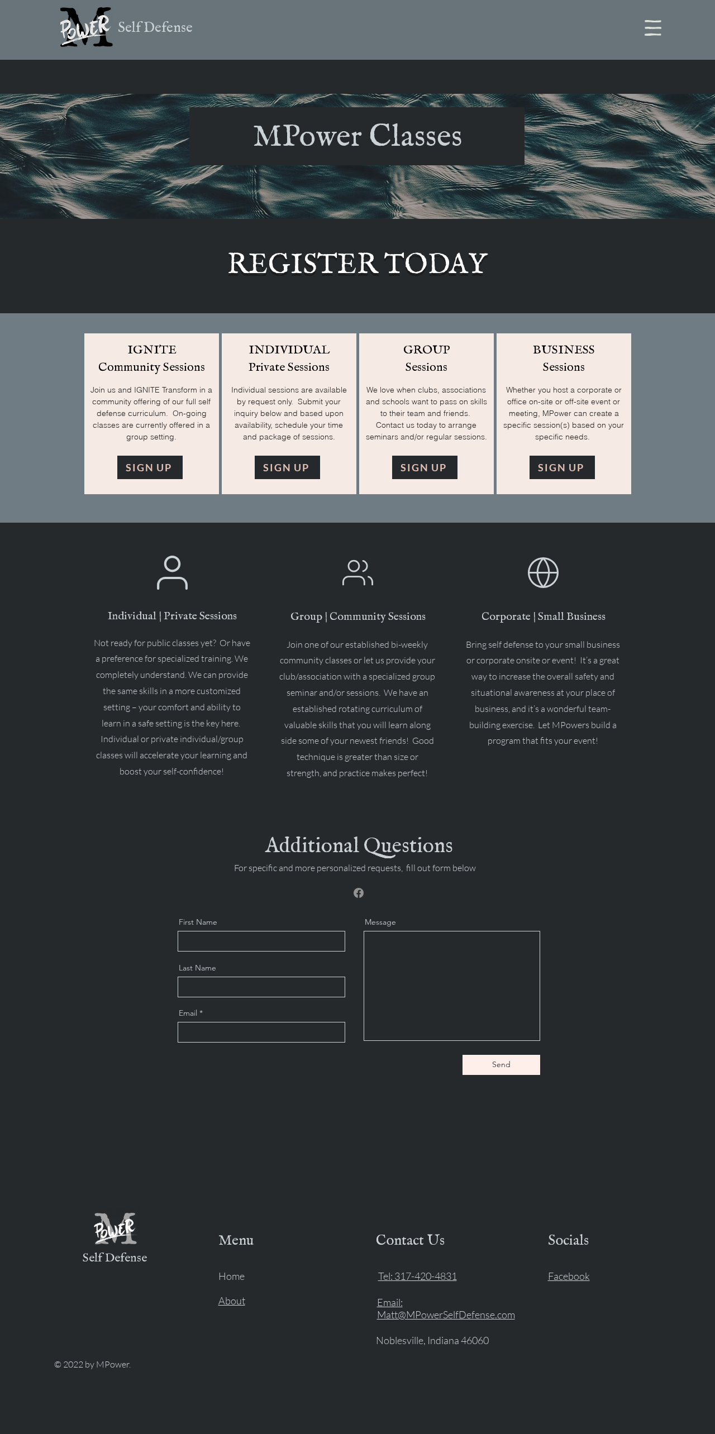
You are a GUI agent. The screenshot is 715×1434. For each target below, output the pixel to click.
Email (188, 1013)
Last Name (197, 968)
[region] (151, 413)
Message (380, 922)
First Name (198, 922)
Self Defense (155, 28)
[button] (653, 28)
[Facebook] (358, 893)
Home (231, 1276)
